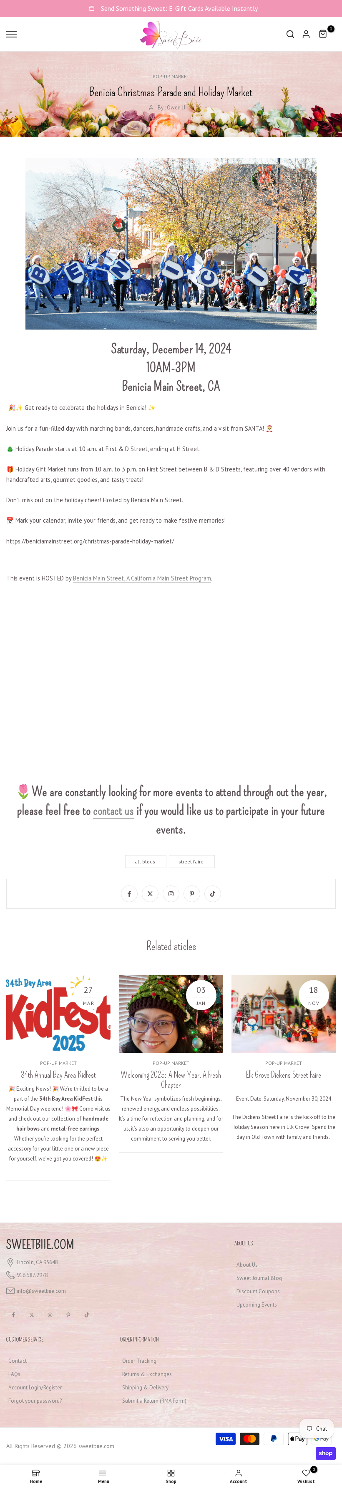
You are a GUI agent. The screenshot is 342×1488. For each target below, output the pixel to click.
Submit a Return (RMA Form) (154, 1400)
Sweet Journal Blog (259, 1278)
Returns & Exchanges (147, 1374)
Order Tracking (139, 1360)
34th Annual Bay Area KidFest (58, 1075)
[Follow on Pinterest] (192, 893)
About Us (247, 1264)
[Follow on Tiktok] (212, 893)
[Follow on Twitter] (150, 893)
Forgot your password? (35, 1400)
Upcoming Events (256, 1304)
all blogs (145, 861)
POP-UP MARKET (171, 76)
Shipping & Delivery (145, 1387)
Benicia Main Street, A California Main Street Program (142, 578)
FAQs (14, 1374)
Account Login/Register (35, 1387)
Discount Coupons (258, 1291)
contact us (113, 810)
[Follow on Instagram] (171, 893)
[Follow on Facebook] (129, 893)
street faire (191, 861)
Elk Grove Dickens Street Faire (283, 1075)
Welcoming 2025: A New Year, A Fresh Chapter (171, 1080)
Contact (17, 1360)
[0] (323, 34)
